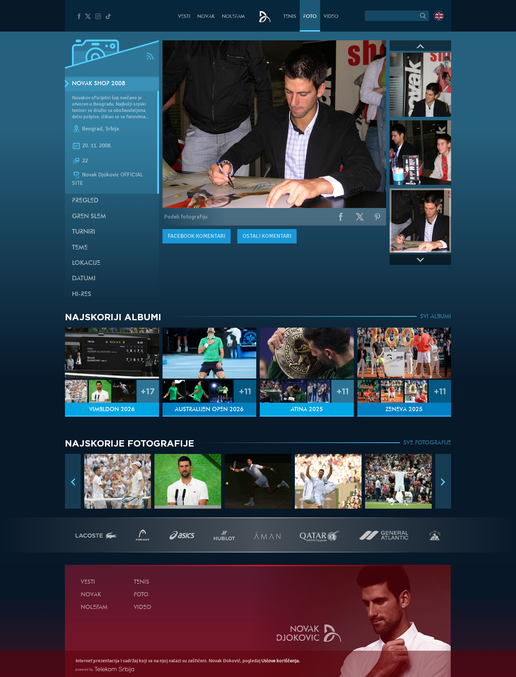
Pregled (85, 200)
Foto (310, 16)
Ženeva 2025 (404, 410)
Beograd (92, 129)
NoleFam (233, 16)
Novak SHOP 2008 (98, 84)
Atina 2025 (307, 410)
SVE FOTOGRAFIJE (427, 443)
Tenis (289, 16)
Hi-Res (81, 294)
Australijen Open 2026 (209, 410)
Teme (80, 247)
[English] (439, 16)
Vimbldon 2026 (112, 410)
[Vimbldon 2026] (112, 353)
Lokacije (86, 263)
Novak (206, 16)
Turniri (83, 232)
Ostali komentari (267, 236)
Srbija (112, 129)
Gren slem (89, 216)
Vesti (184, 16)
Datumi (83, 278)
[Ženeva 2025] (404, 353)
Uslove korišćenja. (281, 661)
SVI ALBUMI (435, 317)
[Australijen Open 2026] (210, 353)
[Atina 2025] (307, 353)
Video (331, 16)
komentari (196, 236)
